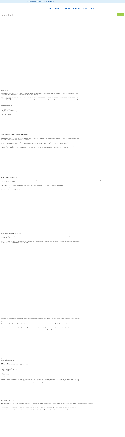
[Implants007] (101, 367)
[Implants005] (105, 275)
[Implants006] (105, 318)
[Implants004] (105, 235)
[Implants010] (78, 414)
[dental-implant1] (105, 93)
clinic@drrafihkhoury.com (49, 1)
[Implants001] (105, 136)
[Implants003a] (57, 193)
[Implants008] (14, 414)
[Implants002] (20, 193)
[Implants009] (46, 414)
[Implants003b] (89, 193)
